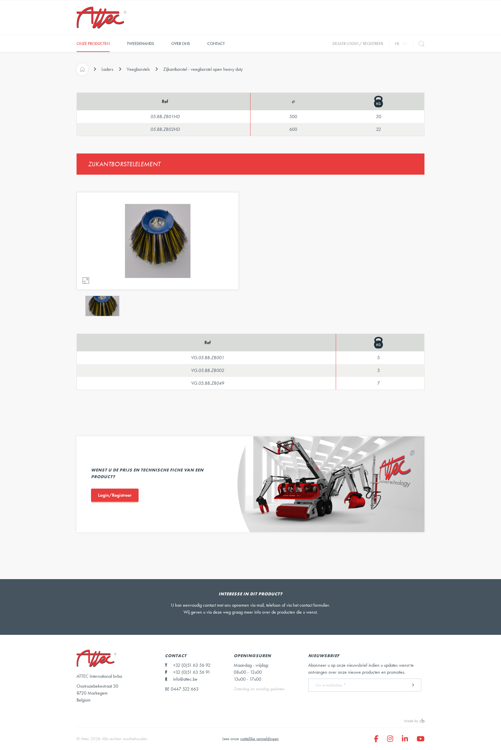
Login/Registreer (115, 495)
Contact (216, 43)
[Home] (82, 69)
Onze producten (93, 43)
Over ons (180, 43)
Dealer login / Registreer (358, 43)
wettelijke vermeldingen (259, 739)
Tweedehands (140, 43)
